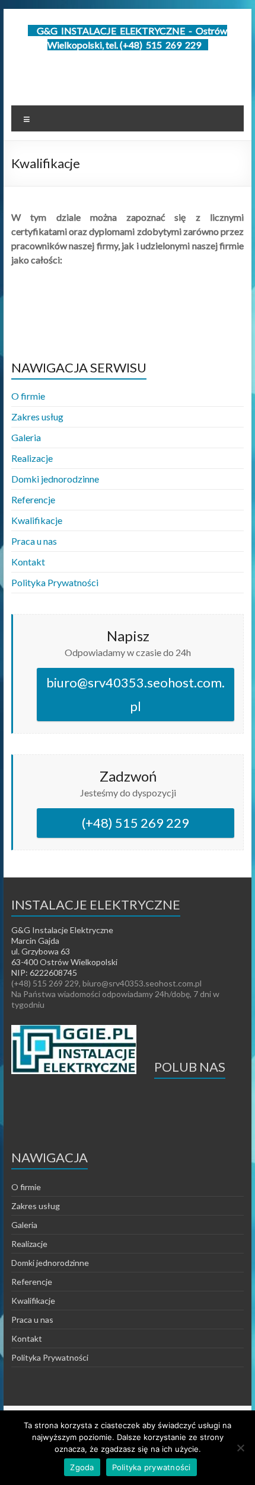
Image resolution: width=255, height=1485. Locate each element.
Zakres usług (37, 416)
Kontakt (28, 561)
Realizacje (32, 458)
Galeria (26, 437)
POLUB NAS (189, 1067)
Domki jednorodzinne (55, 478)
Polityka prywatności (151, 1467)
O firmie (28, 395)
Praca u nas (34, 541)
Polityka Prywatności (54, 582)
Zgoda (82, 1467)
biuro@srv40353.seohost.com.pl (135, 694)
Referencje (33, 499)
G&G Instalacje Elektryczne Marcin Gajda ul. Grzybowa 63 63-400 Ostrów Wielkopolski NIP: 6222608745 (64, 951)
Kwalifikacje (36, 520)
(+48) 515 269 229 (135, 823)
